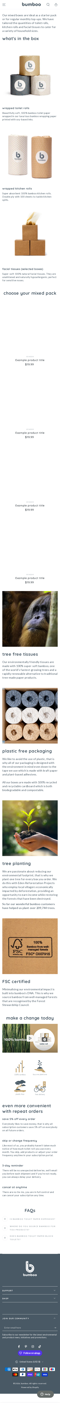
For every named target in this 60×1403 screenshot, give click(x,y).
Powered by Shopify (30, 1387)
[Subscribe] (56, 1327)
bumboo (24, 1383)
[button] (48, 4)
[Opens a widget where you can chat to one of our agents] (45, 1394)
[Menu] (4, 4)
